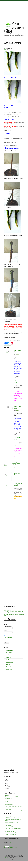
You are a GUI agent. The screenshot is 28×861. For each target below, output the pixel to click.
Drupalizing (7, 857)
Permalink (7, 352)
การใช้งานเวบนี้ (9, 652)
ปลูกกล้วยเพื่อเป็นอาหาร (10, 800)
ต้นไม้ (5, 49)
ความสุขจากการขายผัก (9, 831)
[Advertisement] (14, 10)
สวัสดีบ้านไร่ (6, 612)
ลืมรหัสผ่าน (7, 639)
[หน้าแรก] (8, 24)
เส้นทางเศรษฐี (8, 825)
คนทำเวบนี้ (8, 664)
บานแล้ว (7, 803)
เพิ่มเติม (22, 810)
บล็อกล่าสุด (8, 659)
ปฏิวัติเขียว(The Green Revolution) (12, 817)
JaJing (17, 354)
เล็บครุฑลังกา (8, 809)
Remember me (8, 635)
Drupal (10, 842)
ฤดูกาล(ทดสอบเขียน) (9, 804)
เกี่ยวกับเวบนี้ (8, 667)
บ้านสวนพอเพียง (14, 27)
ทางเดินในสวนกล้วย (9, 798)
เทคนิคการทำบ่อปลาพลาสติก (11, 834)
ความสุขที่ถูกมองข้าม (9, 823)
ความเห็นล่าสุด (9, 655)
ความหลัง (7, 807)
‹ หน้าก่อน (15, 505)
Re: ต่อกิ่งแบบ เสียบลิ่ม (17, 351)
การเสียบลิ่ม (11, 51)
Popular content (9, 662)
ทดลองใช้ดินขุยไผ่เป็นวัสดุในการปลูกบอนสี (13, 806)
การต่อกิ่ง (6, 51)
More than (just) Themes (18, 857)
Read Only (7, 795)
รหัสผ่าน (6, 630)
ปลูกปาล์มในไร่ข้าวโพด (9, 610)
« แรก (11, 505)
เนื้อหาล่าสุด (8, 657)
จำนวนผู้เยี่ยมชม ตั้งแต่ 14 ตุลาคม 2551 (11, 847)
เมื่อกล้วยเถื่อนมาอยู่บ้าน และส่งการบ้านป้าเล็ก (13, 611)
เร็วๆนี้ (6, 801)
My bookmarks (9, 669)
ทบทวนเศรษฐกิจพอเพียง (10, 816)
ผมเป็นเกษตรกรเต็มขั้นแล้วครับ (11, 822)
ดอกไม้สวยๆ (6, 608)
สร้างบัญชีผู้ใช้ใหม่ (9, 637)
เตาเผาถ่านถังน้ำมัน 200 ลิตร (11, 832)
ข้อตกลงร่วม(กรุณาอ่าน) (10, 650)
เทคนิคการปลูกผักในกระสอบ (11, 826)
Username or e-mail (8, 626)
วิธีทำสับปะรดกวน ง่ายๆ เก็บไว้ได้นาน (12, 796)
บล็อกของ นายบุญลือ (7, 345)
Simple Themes (17, 859)
